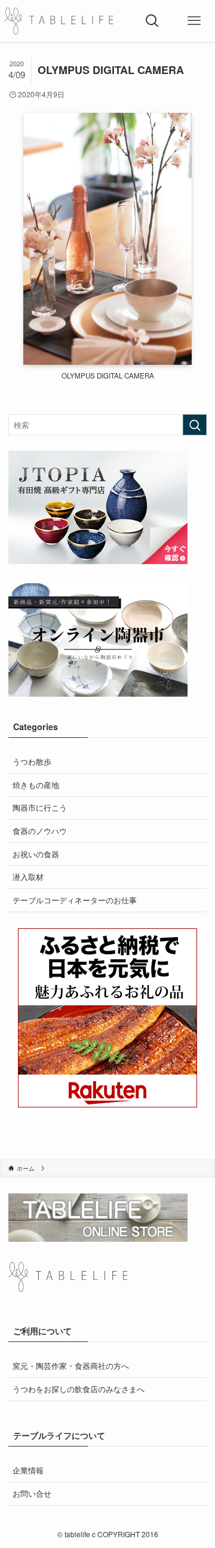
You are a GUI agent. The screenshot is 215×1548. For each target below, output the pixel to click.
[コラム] (58, 21)
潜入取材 (28, 876)
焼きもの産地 (36, 784)
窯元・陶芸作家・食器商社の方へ (71, 1365)
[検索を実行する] (195, 425)
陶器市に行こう (40, 807)
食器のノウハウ (40, 830)
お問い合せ (32, 1493)
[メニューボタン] (194, 21)
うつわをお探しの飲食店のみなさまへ (79, 1389)
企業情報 (28, 1470)
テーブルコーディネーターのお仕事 (75, 900)
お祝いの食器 (36, 854)
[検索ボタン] (152, 21)
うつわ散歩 (32, 761)
